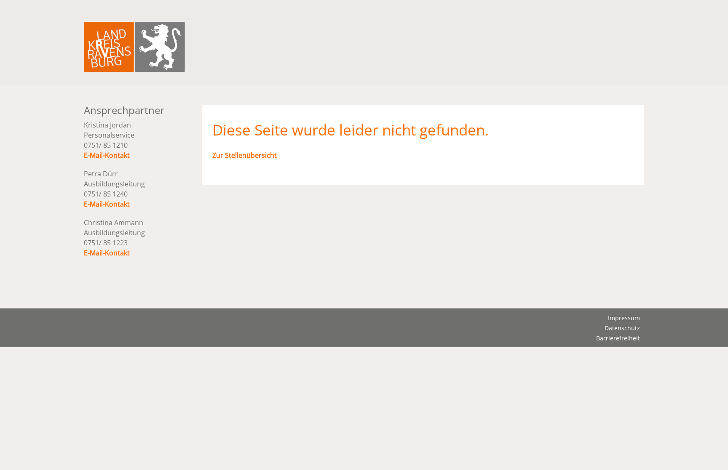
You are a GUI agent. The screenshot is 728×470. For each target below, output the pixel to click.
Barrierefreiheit (618, 338)
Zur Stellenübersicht (244, 155)
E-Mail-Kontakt (107, 155)
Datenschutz (622, 328)
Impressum (624, 318)
